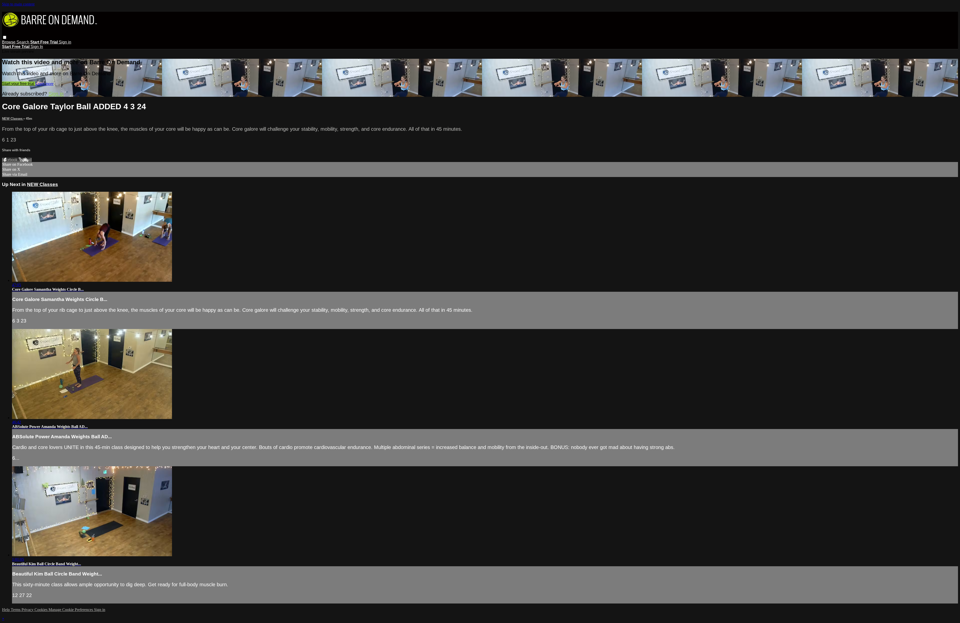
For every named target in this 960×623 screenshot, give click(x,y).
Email (27, 160)
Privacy (28, 610)
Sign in (65, 42)
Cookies (41, 610)
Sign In (36, 46)
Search (23, 42)
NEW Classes (13, 118)
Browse (9, 42)
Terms (16, 610)
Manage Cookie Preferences (71, 610)
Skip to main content (18, 4)
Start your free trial (18, 84)
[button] (4, 37)
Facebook (10, 160)
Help (6, 610)
